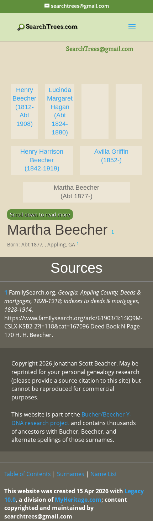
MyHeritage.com (78, 500)
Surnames (70, 474)
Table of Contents (27, 474)
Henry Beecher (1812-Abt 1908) (24, 106)
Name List (103, 474)
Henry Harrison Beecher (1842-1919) (41, 160)
